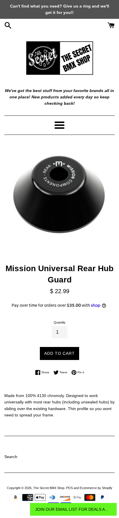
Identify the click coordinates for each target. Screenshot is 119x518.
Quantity (60, 322)
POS (69, 488)
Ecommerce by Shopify (96, 488)
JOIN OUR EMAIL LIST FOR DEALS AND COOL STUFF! (73, 509)
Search (10, 456)
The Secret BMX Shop (48, 488)
